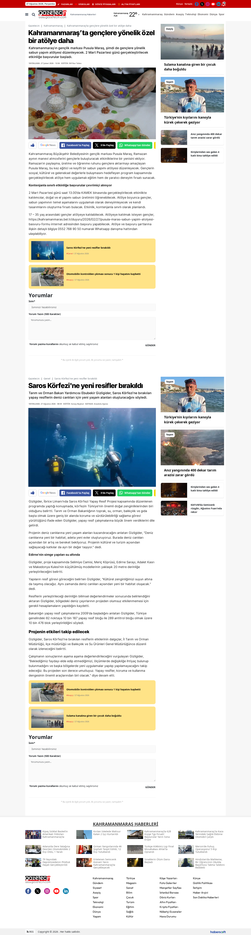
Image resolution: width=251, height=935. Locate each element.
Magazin (131, 883)
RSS (31, 931)
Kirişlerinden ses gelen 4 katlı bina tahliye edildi (205, 153)
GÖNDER (150, 345)
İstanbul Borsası (169, 892)
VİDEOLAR (83, 4)
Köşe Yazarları (168, 878)
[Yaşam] (192, 94)
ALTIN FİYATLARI (130, 4)
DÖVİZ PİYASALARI (105, 4)
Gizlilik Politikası (203, 883)
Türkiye (130, 878)
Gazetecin (34, 25)
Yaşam (97, 916)
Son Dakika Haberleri (206, 897)
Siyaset (97, 887)
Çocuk (130, 897)
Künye (179, 4)
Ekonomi (98, 907)
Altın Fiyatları (168, 902)
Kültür (130, 916)
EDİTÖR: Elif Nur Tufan (71, 63)
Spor (96, 897)
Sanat (129, 887)
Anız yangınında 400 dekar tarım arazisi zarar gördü (206, 135)
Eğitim (130, 907)
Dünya (97, 911)
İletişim (188, 4)
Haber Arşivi (200, 892)
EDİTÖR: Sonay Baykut (73, 403)
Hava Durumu (168, 916)
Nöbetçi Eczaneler (171, 911)
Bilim (129, 892)
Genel (47, 378)
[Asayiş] (192, 41)
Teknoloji (98, 902)
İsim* (32, 301)
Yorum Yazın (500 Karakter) (45, 314)
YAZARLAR (67, 4)
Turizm (130, 902)
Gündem (98, 883)
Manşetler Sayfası (171, 887)
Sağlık (130, 911)
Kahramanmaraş (53, 25)
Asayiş (97, 892)
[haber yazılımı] (218, 931)
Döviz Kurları (167, 897)
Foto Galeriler (168, 883)
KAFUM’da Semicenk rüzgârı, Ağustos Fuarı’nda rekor (206, 508)
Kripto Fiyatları (169, 907)
